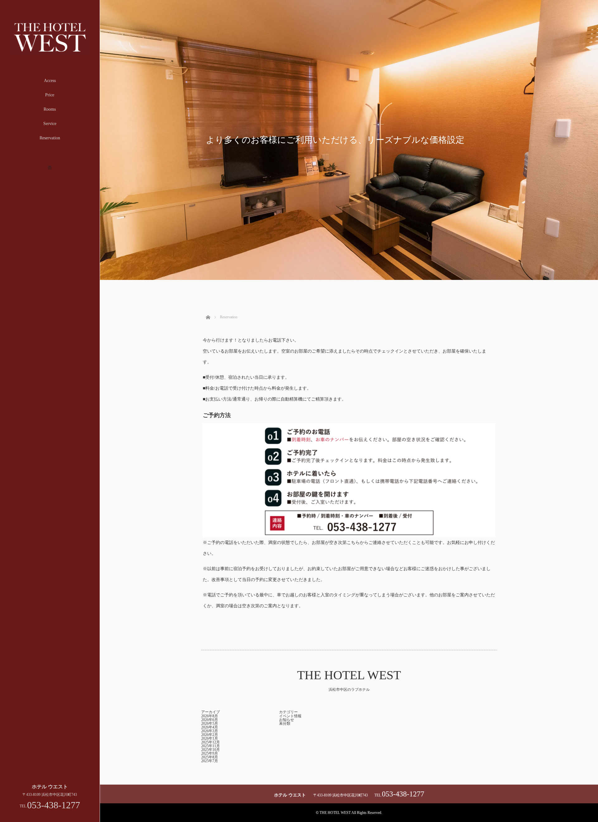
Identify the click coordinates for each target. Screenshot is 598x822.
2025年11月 (210, 746)
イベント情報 (290, 716)
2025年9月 (209, 753)
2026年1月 (209, 738)
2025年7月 (209, 761)
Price (49, 95)
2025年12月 (210, 742)
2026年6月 (209, 720)
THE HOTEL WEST (349, 675)
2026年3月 (209, 731)
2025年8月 (209, 757)
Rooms (50, 109)
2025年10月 (210, 749)
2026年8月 (209, 716)
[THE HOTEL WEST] (50, 52)
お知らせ (286, 720)
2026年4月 (209, 727)
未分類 (284, 723)
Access (50, 80)
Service (49, 123)
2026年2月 (209, 735)
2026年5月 (209, 723)
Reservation (50, 138)
